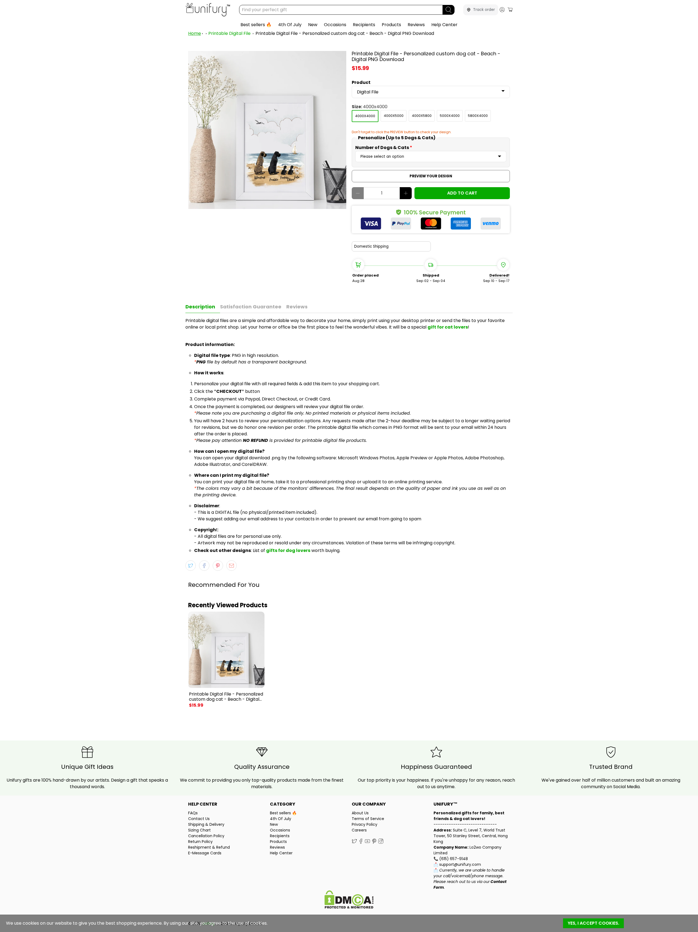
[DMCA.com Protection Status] (349, 900)
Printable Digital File (229, 33)
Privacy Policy (364, 824)
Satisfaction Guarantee (250, 306)
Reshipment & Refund (209, 847)
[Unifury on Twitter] (354, 842)
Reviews (416, 25)
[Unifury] (207, 9)
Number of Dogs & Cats (383, 147)
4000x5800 (422, 115)
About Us (360, 813)
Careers (359, 830)
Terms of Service (368, 818)
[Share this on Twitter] (190, 565)
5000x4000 (450, 115)
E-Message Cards (204, 853)
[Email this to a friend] (231, 565)
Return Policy (200, 841)
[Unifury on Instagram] (380, 842)
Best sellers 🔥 (256, 25)
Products (391, 25)
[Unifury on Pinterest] (374, 842)
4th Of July (290, 25)
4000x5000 (394, 115)
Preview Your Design (431, 176)
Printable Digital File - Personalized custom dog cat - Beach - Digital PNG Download (344, 33)
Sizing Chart (199, 830)
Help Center (444, 25)
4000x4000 (365, 116)
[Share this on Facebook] (204, 565)
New (312, 25)
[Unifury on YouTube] (367, 842)
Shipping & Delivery (206, 824)
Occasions (335, 25)
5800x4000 (478, 115)
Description (200, 306)
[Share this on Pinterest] (218, 565)
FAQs (193, 813)
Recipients (364, 25)
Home (194, 33)
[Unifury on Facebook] (360, 842)
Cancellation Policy (206, 836)
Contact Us (199, 818)
